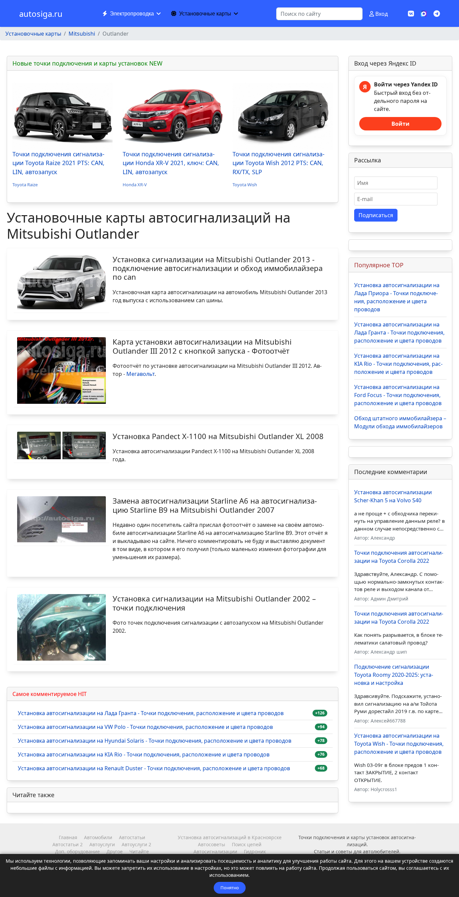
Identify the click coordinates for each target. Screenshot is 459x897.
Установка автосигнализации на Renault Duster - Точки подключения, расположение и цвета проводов (154, 768)
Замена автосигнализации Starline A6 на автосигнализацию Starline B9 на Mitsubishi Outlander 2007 (215, 505)
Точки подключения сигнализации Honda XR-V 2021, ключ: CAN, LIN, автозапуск (171, 163)
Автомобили (98, 837)
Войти (400, 123)
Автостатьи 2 (67, 844)
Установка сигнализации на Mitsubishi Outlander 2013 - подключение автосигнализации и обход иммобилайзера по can (218, 268)
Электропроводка (132, 13)
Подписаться (376, 215)
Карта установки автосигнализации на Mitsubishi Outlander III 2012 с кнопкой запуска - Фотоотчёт (202, 346)
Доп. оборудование (77, 851)
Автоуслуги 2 (136, 844)
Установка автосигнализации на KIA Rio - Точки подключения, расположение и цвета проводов (143, 754)
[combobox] (319, 13)
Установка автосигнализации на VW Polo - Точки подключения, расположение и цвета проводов (145, 727)
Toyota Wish (245, 185)
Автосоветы (211, 844)
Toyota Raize (25, 185)
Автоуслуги (102, 844)
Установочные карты (205, 13)
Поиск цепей (246, 844)
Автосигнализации (215, 851)
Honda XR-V (135, 185)
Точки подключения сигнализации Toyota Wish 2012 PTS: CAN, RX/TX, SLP (279, 163)
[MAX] (424, 13)
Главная (68, 837)
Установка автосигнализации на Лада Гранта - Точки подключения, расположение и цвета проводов (151, 713)
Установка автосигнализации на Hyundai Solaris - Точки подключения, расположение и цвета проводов (154, 740)
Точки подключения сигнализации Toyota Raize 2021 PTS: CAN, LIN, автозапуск (58, 163)
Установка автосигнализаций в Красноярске (230, 837)
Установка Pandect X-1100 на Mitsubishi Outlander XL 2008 (218, 436)
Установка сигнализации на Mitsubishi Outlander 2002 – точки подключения (214, 602)
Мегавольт (140, 374)
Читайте (139, 851)
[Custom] (436, 13)
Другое (115, 851)
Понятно (229, 888)
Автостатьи (132, 837)
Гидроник (255, 851)
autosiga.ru (40, 14)
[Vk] (411, 13)
